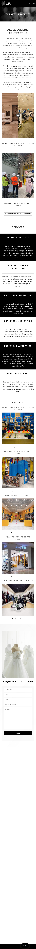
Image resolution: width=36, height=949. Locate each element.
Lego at (8, 495)
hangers (5, 389)
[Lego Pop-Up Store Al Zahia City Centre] (18, 514)
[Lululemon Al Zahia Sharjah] (18, 600)
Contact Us (25, 945)
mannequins (25, 387)
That (18, 143)
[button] (33, 3)
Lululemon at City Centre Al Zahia (18, 581)
